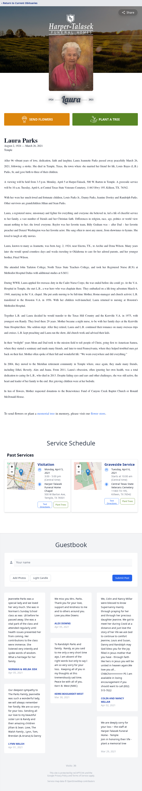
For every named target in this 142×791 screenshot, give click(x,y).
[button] (21, 472)
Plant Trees (60, 504)
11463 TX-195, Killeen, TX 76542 (121, 492)
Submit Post (122, 578)
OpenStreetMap (74, 781)
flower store (98, 413)
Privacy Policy (61, 775)
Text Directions (45, 505)
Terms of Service (80, 775)
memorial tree (46, 413)
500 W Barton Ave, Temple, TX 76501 (55, 496)
